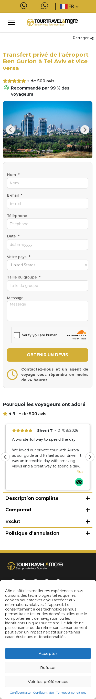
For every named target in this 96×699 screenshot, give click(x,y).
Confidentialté (20, 692)
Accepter (48, 653)
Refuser (48, 667)
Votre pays (18, 257)
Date (13, 236)
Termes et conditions (71, 692)
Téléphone (17, 215)
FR (71, 6)
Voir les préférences (48, 681)
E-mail (14, 195)
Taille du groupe (23, 277)
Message (15, 298)
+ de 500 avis (41, 81)
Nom (13, 174)
